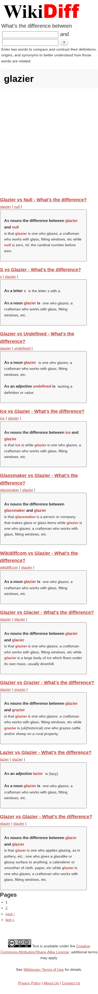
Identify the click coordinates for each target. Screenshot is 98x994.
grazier (20, 689)
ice (2, 418)
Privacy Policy (29, 983)
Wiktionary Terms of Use (44, 969)
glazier (5, 206)
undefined (22, 348)
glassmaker (9, 490)
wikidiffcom (9, 567)
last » (9, 920)
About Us (51, 983)
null (17, 206)
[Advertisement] (49, 142)
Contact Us (71, 983)
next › (10, 914)
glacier (19, 619)
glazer (5, 823)
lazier (4, 759)
